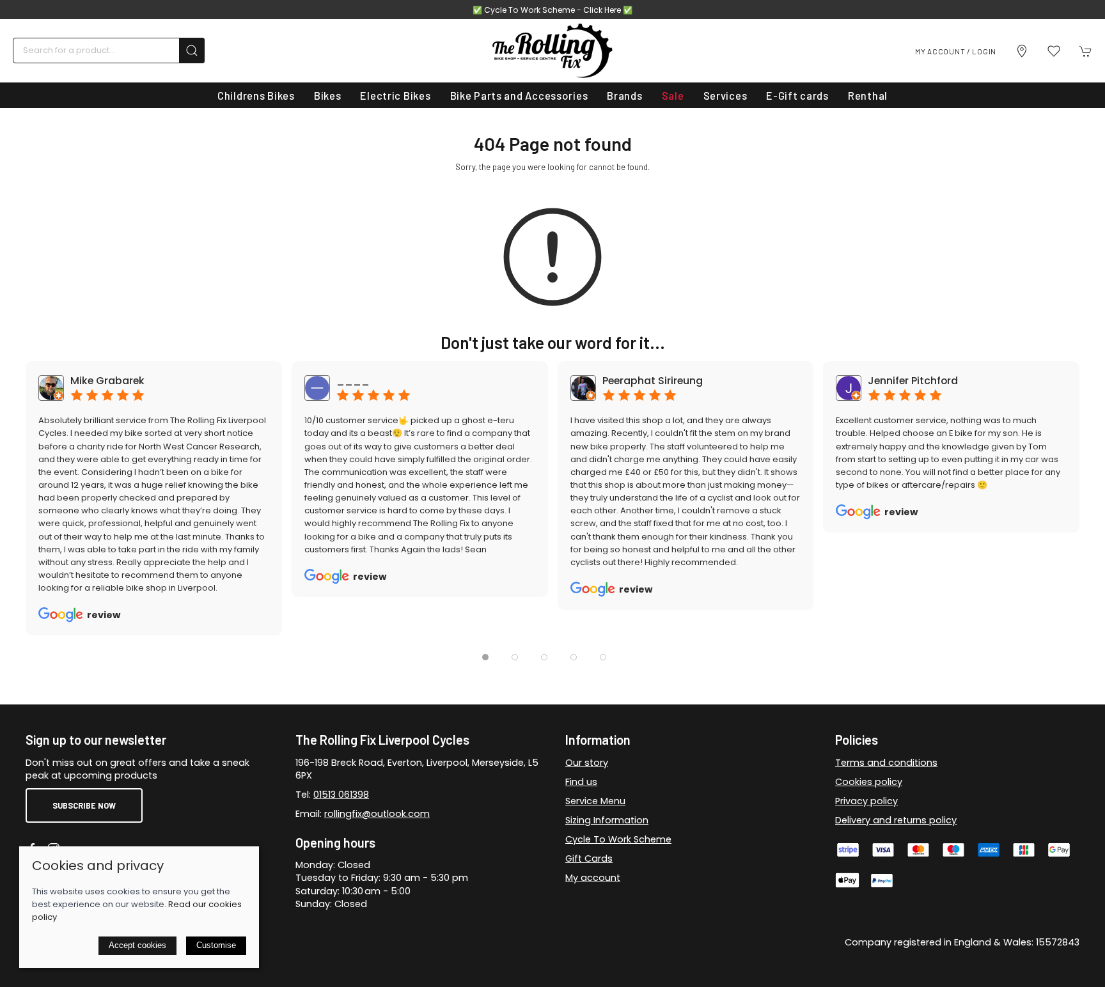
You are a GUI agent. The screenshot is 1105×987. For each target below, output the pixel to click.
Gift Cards (589, 858)
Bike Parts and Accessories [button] (519, 95)
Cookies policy (868, 781)
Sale (673, 95)
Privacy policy (866, 801)
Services (725, 95)
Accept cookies (137, 945)
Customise (216, 945)
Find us (581, 781)
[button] (1053, 51)
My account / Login (955, 51)
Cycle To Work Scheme (618, 839)
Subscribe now (84, 805)
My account (592, 877)
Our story (586, 762)
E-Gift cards (797, 95)
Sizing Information (606, 820)
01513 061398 (341, 794)
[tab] (485, 657)
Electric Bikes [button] (395, 95)
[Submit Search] (192, 50)
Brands (624, 95)
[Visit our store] (1021, 51)
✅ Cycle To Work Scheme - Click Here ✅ (552, 9)
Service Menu (595, 801)
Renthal (868, 95)
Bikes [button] (327, 95)
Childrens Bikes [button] (256, 95)
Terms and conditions (886, 762)
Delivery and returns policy (896, 820)
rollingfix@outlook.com (377, 813)
